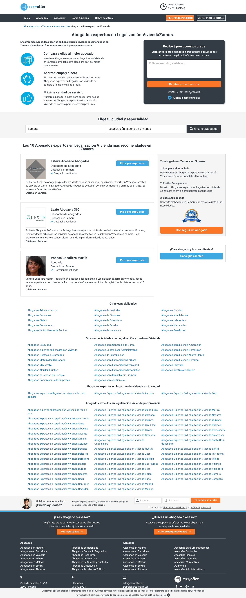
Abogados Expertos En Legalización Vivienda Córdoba (124, 414)
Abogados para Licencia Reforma (180, 359)
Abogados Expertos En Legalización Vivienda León (122, 468)
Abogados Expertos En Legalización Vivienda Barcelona (59, 458)
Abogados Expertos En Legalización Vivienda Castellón (58, 488)
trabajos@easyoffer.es (135, 586)
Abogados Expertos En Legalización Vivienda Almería (57, 438)
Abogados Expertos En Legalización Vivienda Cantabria (58, 483)
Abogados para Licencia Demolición (181, 349)
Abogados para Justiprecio (109, 380)
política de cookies (157, 595)
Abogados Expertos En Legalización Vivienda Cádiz (56, 478)
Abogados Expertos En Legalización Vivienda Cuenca (123, 419)
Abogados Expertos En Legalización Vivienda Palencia (191, 425)
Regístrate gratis (72, 531)
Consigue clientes (191, 256)
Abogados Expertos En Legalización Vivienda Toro (189, 393)
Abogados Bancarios (39, 315)
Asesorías (128, 542)
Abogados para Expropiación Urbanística (117, 370)
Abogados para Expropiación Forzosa (115, 359)
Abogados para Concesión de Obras (114, 344)
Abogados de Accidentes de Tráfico (47, 330)
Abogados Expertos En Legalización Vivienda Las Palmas (126, 463)
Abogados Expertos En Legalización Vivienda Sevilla (190, 448)
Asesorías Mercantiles (186, 562)
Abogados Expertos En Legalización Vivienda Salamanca (193, 435)
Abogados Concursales (40, 325)
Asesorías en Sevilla (134, 565)
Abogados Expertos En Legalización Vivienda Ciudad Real (126, 409)
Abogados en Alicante (32, 569)
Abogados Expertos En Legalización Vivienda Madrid (123, 483)
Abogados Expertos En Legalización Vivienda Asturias (58, 443)
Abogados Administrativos (42, 310)
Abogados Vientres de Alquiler (178, 370)
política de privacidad (200, 507)
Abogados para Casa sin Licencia (46, 375)
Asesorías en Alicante (135, 569)
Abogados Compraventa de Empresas (49, 380)
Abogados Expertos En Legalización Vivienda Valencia (191, 463)
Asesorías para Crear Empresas (191, 547)
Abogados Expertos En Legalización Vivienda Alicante (57, 433)
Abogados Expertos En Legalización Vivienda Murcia (190, 409)
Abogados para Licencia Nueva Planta (182, 354)
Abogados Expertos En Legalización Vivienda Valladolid (192, 468)
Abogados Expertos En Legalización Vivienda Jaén (122, 453)
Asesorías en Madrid (134, 547)
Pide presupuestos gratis (174, 531)
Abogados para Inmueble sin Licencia (115, 375)
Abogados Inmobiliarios (174, 315)
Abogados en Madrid (32, 547)
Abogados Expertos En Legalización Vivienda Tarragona (192, 453)
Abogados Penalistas (173, 330)
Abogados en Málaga (32, 562)
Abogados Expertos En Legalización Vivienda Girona (123, 430)
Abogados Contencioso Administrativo (115, 349)
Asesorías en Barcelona (136, 551)
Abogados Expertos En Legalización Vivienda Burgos (57, 468)
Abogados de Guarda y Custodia (90, 562)
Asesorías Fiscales (184, 554)
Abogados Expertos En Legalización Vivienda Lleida (123, 473)
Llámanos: (77, 583)
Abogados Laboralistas (174, 320)
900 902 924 (79, 586)
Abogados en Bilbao (31, 558)
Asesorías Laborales (185, 558)
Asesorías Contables (185, 551)
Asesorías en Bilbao (134, 558)
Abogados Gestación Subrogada (46, 354)
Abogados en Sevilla (31, 565)
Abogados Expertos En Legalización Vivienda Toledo (190, 458)
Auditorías (180, 565)
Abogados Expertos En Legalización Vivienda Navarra (191, 414)
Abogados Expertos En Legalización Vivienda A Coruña (58, 418)
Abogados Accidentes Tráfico (88, 569)
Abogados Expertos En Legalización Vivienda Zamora (124, 393)
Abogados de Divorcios (107, 315)
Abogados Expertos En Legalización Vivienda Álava (56, 423)
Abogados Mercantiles (173, 325)
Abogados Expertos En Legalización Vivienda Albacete (58, 428)
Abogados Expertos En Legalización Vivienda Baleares (58, 453)
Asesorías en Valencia (135, 554)
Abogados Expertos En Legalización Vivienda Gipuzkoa (125, 425)
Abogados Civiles (37, 320)
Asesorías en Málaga (134, 562)
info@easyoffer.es (133, 583)
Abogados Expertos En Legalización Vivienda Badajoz (57, 448)
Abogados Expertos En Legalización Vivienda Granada (124, 435)
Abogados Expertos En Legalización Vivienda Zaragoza (192, 478)
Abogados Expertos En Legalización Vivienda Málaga (123, 488)
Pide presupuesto (132, 163)
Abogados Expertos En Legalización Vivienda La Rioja (124, 458)
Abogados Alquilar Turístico (43, 370)
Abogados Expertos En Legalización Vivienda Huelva (123, 448)
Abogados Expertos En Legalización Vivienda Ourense (191, 419)
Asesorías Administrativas (188, 569)
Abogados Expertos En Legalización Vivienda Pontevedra (193, 430)
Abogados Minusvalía (40, 365)
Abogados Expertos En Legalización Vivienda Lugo (122, 478)
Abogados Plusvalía (172, 365)
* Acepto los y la (181, 507)
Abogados (26, 542)
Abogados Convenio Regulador (89, 551)
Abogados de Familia (106, 325)
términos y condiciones (174, 507)
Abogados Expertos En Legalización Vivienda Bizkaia (57, 463)
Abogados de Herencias (107, 330)
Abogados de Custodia (107, 310)
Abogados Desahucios (84, 565)
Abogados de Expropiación (109, 354)
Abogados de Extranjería (108, 320)
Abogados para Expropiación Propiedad (116, 365)
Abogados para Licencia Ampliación (181, 344)
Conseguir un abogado (191, 230)
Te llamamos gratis (205, 500)
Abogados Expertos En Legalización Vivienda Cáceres (57, 473)
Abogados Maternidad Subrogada (47, 359)
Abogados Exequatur (39, 344)
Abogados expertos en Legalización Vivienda (52, 349)
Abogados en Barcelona (33, 551)
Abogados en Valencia (32, 554)
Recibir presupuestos (184, 84)
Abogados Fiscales (171, 310)
